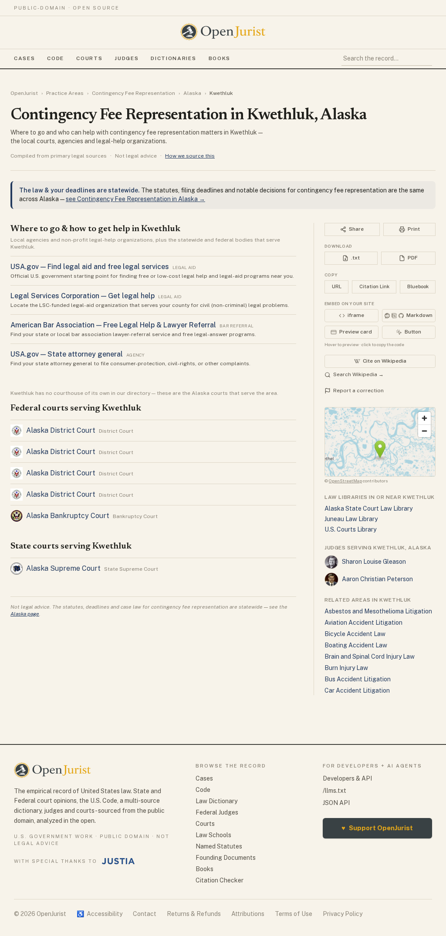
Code (55, 58)
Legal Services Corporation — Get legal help (82, 296)
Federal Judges (217, 812)
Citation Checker (219, 880)
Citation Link (374, 286)
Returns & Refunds (194, 913)
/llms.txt (334, 790)
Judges (127, 58)
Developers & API (347, 778)
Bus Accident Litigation (357, 679)
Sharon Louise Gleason (374, 561)
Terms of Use (293, 913)
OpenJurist (24, 93)
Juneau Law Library (351, 518)
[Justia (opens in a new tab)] (118, 861)
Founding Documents (226, 857)
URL (336, 286)
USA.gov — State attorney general (66, 354)
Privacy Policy (342, 913)
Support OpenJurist (377, 828)
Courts (89, 58)
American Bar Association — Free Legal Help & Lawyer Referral (113, 325)
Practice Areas (65, 93)
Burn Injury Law (346, 667)
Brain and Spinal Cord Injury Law (369, 656)
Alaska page (24, 614)
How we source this (190, 156)
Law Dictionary (216, 801)
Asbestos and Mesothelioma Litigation (378, 611)
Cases (24, 58)
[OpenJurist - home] (223, 31)
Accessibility (99, 913)
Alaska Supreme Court (63, 568)
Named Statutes (219, 846)
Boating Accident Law (355, 645)
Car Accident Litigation (357, 690)
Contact (144, 913)
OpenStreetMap (345, 480)
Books (219, 58)
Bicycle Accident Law (354, 633)
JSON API (336, 802)
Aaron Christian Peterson (377, 579)
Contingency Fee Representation (133, 93)
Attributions (247, 913)
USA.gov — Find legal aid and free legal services (89, 267)
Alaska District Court (60, 430)
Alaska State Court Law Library (368, 508)
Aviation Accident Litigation (363, 622)
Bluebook (418, 286)
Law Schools (213, 835)
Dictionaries (173, 58)
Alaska (192, 93)
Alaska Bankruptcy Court (67, 516)
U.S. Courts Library (350, 529)
